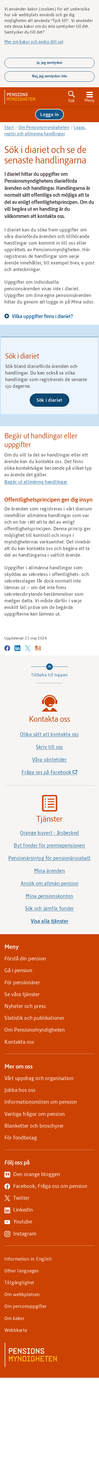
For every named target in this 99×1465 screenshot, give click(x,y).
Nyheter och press (25, 1005)
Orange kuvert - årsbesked (49, 832)
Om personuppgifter (25, 1306)
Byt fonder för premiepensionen (49, 845)
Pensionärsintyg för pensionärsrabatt (49, 858)
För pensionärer (22, 982)
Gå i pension (18, 970)
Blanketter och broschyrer (34, 1125)
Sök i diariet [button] (49, 400)
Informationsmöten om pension (40, 1101)
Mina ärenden (49, 870)
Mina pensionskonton (49, 896)
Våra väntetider (49, 759)
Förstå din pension (25, 958)
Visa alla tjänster (49, 921)
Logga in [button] (49, 114)
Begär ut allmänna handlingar (36, 482)
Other (21, 1270)
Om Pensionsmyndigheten (43, 127)
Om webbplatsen (22, 1294)
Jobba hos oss (19, 1089)
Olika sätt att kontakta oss (49, 734)
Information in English (28, 1259)
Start (9, 127)
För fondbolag (20, 1137)
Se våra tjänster (22, 994)
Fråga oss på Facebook (58, 774)
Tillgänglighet (19, 1282)
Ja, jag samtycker (50, 62)
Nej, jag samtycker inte (49, 76)
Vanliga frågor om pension (34, 1113)
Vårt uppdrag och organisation (39, 1078)
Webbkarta (15, 1330)
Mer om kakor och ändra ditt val (33, 41)
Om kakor (14, 1318)
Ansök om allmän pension (50, 883)
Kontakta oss (19, 1041)
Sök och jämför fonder (49, 908)
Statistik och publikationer (34, 1017)
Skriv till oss (49, 747)
